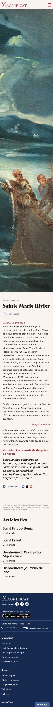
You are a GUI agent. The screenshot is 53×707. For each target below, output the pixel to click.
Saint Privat (12, 539)
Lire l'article (9, 532)
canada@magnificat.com (38, 628)
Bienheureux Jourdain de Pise (23, 569)
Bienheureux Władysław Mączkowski (22, 553)
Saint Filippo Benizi (18, 528)
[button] (23, 486)
